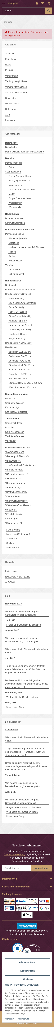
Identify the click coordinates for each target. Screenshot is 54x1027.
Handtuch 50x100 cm (19, 369)
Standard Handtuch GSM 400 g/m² (25, 383)
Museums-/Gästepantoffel (18, 534)
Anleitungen (11, 729)
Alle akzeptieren (27, 962)
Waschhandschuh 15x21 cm (22, 387)
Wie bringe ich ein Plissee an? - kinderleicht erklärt (26, 651)
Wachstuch (10, 441)
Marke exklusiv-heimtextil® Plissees (26, 247)
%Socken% (11, 510)
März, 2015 (10, 702)
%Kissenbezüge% (14, 487)
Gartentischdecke (13, 423)
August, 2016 (12, 630)
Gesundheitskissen (14, 403)
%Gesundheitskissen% (16, 474)
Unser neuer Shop (15, 707)
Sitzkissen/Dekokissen (16, 412)
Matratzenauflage (13, 163)
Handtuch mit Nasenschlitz (18, 343)
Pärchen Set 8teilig (18, 334)
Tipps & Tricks (12, 775)
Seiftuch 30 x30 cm (18, 378)
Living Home (11, 571)
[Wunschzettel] (42, 3)
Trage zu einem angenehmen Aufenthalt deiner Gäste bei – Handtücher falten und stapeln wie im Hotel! (25, 669)
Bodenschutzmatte (14, 218)
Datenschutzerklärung (14, 854)
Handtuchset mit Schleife (21, 325)
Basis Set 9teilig (17, 307)
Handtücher (11, 347)
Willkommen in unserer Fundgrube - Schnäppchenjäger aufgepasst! (22, 613)
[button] (37, 3)
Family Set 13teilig (18, 312)
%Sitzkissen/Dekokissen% (18, 505)
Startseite (10, 53)
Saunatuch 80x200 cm (20, 374)
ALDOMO (10, 582)
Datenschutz (23, 1019)
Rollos (12, 256)
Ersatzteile (14, 243)
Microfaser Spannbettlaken (22, 189)
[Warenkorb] (49, 3)
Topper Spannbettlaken (20, 198)
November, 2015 (13, 692)
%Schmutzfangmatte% (16, 501)
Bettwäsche (11, 147)
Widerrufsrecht (12, 103)
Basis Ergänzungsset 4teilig (22, 303)
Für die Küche (13, 530)
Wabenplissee (16, 260)
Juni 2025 (10, 620)
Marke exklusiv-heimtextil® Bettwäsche (24, 152)
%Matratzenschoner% (16, 492)
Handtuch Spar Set (18, 321)
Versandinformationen (16, 87)
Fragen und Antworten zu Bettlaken (23, 625)
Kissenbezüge (12, 407)
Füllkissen (10, 398)
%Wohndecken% (13, 523)
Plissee (12, 252)
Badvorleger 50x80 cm (20, 356)
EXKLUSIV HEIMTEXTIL (17, 577)
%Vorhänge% (12, 518)
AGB (7, 115)
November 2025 (13, 604)
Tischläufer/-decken (15, 436)
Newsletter (10, 98)
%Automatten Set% (14, 452)
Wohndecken (12, 547)
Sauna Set (11, 538)
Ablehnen (27, 979)
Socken (10, 543)
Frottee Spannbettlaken (20, 176)
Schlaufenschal (16, 274)
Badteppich (10, 285)
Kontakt (9, 70)
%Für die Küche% (14, 470)
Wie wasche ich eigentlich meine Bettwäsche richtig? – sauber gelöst (22, 640)
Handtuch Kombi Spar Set (18, 294)
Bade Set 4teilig (16, 298)
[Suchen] (48, 11)
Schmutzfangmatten (15, 223)
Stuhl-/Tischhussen (14, 432)
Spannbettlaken (13, 172)
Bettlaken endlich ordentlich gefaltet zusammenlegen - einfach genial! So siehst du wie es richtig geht (26, 683)
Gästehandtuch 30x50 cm (21, 365)
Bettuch (12, 167)
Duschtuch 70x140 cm (19, 361)
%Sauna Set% (12, 496)
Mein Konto (10, 59)
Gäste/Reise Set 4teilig (20, 316)
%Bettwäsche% (13, 461)
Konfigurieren (27, 970)
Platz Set (9, 427)
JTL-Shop (32, 1023)
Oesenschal (14, 269)
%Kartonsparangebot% (16, 483)
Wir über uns (11, 76)
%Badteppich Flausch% (17, 456)
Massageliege (15, 185)
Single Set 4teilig (17, 338)
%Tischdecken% (13, 514)
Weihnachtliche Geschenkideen (22, 697)
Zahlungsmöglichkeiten (16, 81)
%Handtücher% (13, 478)
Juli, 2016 (10, 658)
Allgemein (10, 792)
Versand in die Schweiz (16, 92)
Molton (12, 194)
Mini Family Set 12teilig (20, 329)
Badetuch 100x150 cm (20, 352)
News (8, 65)
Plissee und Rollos (14, 234)
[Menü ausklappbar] (3, 1)
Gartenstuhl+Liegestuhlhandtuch (21, 289)
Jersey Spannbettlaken (20, 180)
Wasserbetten (15, 203)
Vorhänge (10, 265)
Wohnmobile (15, 207)
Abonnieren (41, 868)
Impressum (10, 1019)
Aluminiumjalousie (18, 238)
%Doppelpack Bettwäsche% (22, 465)
